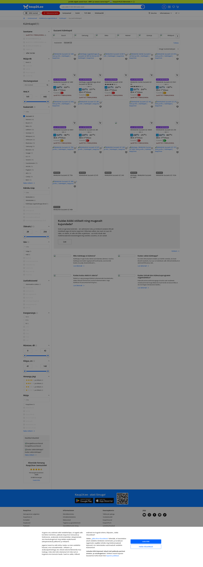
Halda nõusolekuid (146, 547)
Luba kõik (145, 541)
